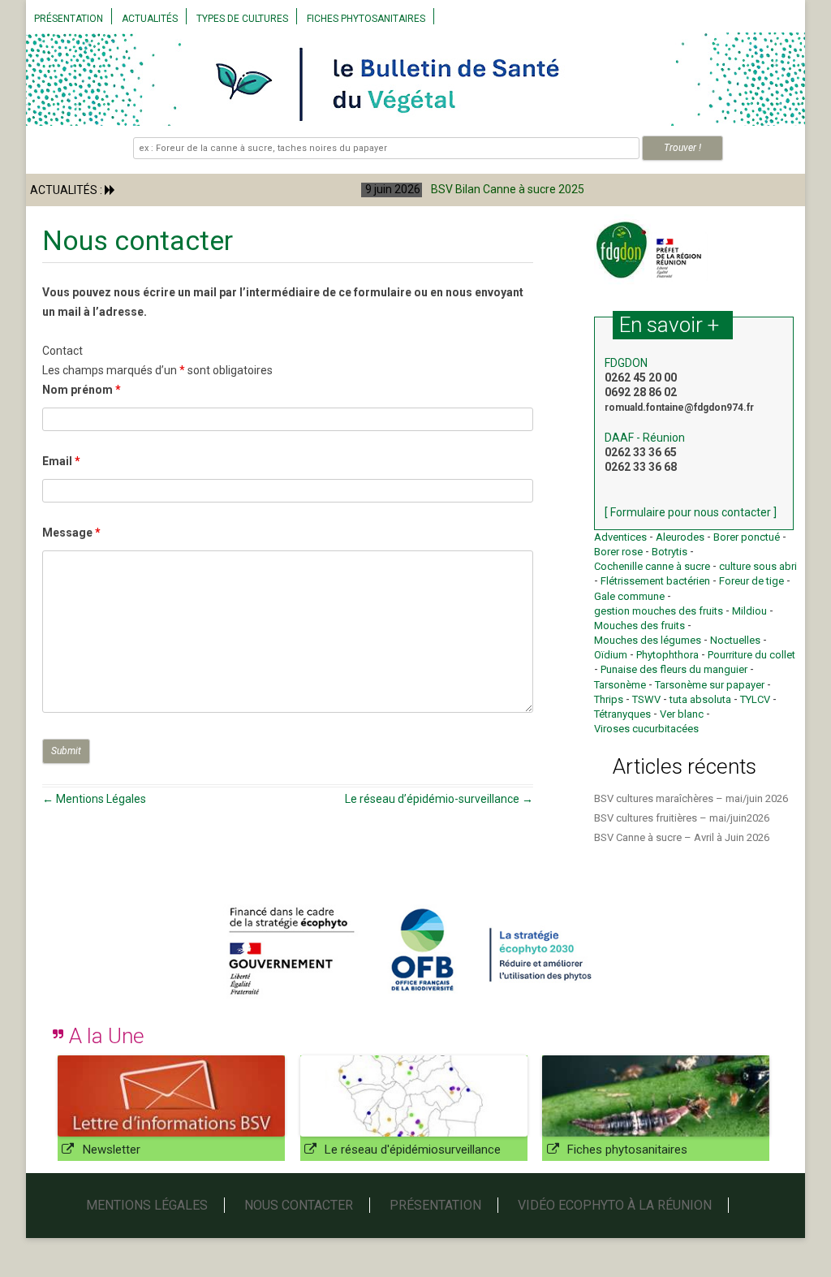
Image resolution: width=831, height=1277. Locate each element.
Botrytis (669, 552)
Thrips (608, 699)
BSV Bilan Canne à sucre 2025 (285, 189)
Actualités (150, 18)
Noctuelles (735, 640)
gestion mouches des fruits (658, 611)
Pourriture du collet (751, 655)
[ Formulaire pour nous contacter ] (691, 512)
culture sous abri (758, 566)
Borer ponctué (746, 537)
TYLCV (755, 699)
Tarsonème (620, 685)
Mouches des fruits (639, 625)
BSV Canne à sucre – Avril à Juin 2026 (681, 837)
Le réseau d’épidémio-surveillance (439, 798)
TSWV (646, 699)
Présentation (68, 18)
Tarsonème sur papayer (709, 685)
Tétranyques (622, 714)
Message (71, 532)
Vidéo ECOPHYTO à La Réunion (615, 1205)
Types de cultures (242, 18)
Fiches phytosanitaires (366, 18)
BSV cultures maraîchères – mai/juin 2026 (691, 798)
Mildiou (749, 611)
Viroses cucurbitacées (646, 729)
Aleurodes (680, 537)
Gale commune (629, 596)
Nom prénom (81, 389)
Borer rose (618, 552)
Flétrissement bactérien (655, 581)
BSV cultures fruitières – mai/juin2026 (681, 818)
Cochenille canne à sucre (652, 566)
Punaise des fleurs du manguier (674, 669)
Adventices (620, 537)
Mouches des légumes (647, 640)
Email (61, 461)
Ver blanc (682, 714)
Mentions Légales (94, 798)
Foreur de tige (751, 581)
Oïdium (610, 655)
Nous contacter (298, 1205)
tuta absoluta (700, 699)
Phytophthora (667, 655)
